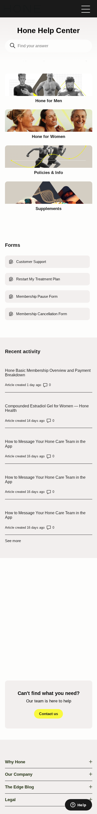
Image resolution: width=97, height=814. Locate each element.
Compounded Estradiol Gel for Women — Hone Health (47, 408)
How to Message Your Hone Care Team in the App (45, 443)
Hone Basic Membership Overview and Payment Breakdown (48, 372)
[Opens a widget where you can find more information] (78, 805)
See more (13, 541)
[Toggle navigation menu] (86, 9)
